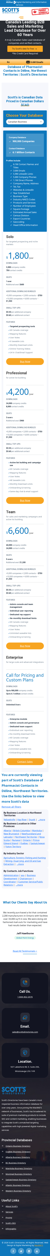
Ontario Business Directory (18, 1146)
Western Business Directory (18, 1190)
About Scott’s (12, 1206)
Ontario (27, 840)
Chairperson (25, 878)
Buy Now (25, 361)
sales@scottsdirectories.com (25, 1032)
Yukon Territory (13, 846)
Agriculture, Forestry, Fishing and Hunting (25, 857)
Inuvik (32, 819)
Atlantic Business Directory (18, 1185)
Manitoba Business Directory (19, 1168)
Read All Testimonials (24, 951)
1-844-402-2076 (25, 996)
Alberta (7, 830)
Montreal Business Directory (19, 1174)
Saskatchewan (37, 843)
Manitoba (37, 830)
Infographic (11, 1228)
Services (9, 1212)
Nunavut (16, 840)
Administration (11, 875)
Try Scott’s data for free (23, 48)
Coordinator (10, 881)
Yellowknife (9, 819)
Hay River (22, 819)
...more (41, 819)
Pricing (9, 1217)
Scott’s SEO (11, 1223)
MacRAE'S (38, 1245)
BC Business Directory (16, 1162)
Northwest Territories (26, 836)
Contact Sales (25, 761)
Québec (24, 843)
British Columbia (21, 830)
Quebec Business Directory (18, 1151)
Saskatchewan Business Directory (21, 1179)
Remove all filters (11, 806)
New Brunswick (11, 833)
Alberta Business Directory (18, 1157)
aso (23, 875)
